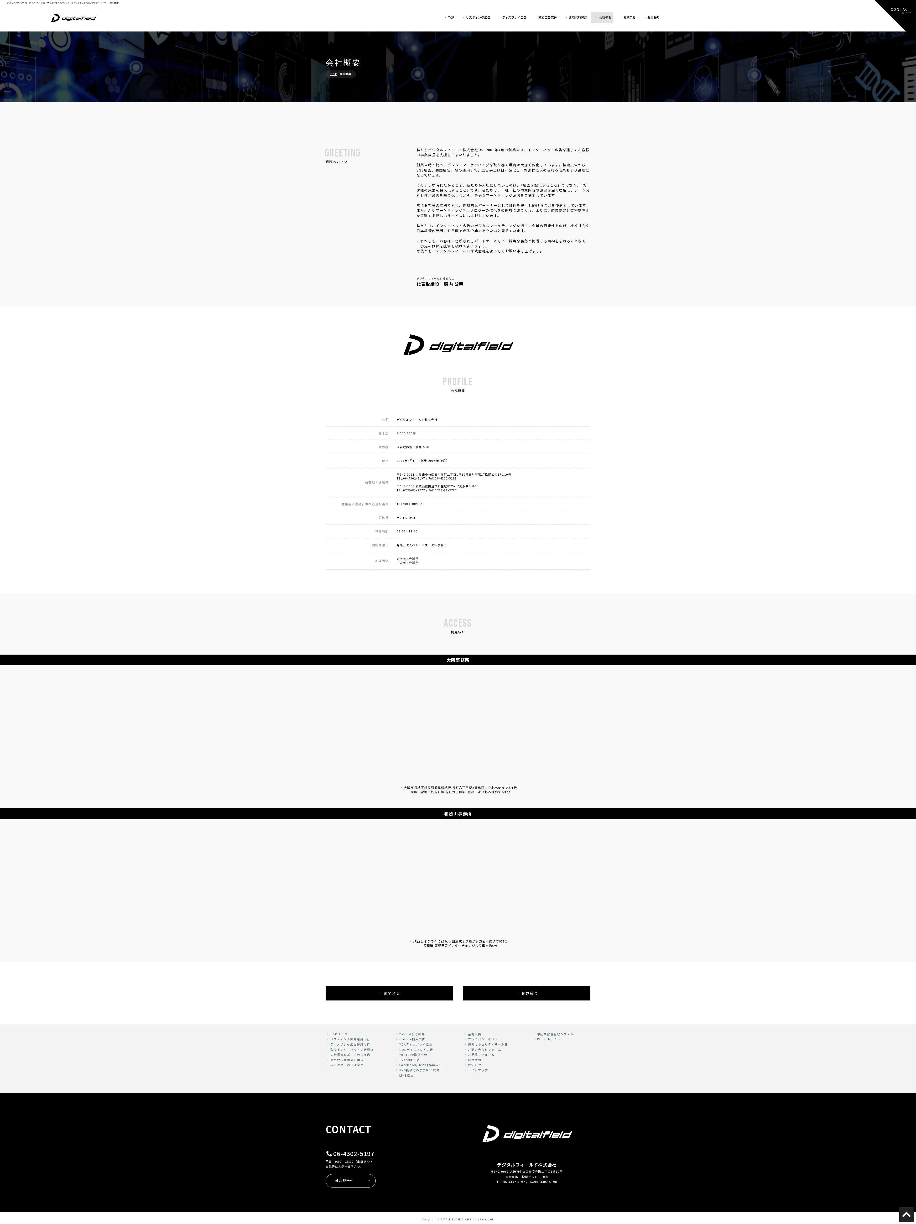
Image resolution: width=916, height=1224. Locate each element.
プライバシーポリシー (484, 1039)
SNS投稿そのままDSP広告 (419, 1070)
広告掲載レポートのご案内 (350, 1054)
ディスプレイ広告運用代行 (350, 1044)
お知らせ (474, 1065)
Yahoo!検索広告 (412, 1034)
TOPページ (339, 1034)
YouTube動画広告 (413, 1054)
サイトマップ (478, 1070)
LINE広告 (406, 1075)
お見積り (653, 17)
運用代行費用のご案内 (347, 1060)
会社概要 (605, 17)
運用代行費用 (578, 17)
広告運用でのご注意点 (347, 1065)
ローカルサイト (548, 1039)
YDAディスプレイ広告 (415, 1044)
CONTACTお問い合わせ (901, 10)
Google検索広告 (412, 1039)
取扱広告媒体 (547, 17)
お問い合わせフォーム (484, 1049)
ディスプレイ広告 (514, 17)
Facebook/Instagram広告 (420, 1065)
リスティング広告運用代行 (350, 1039)
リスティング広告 (478, 17)
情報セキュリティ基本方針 (488, 1044)
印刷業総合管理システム (555, 1034)
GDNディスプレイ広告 (416, 1049)
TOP (451, 17)
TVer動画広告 (409, 1060)
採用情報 (474, 1060)
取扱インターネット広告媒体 (352, 1049)
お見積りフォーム (481, 1054)
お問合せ (629, 17)
